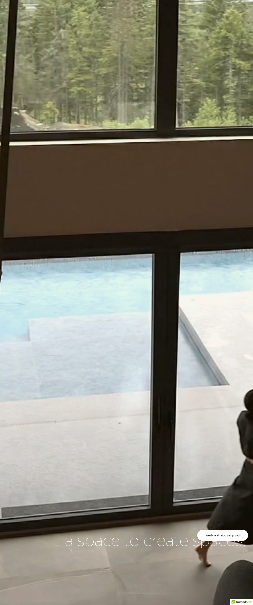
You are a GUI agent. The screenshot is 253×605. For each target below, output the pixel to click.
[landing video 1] (126, 302)
